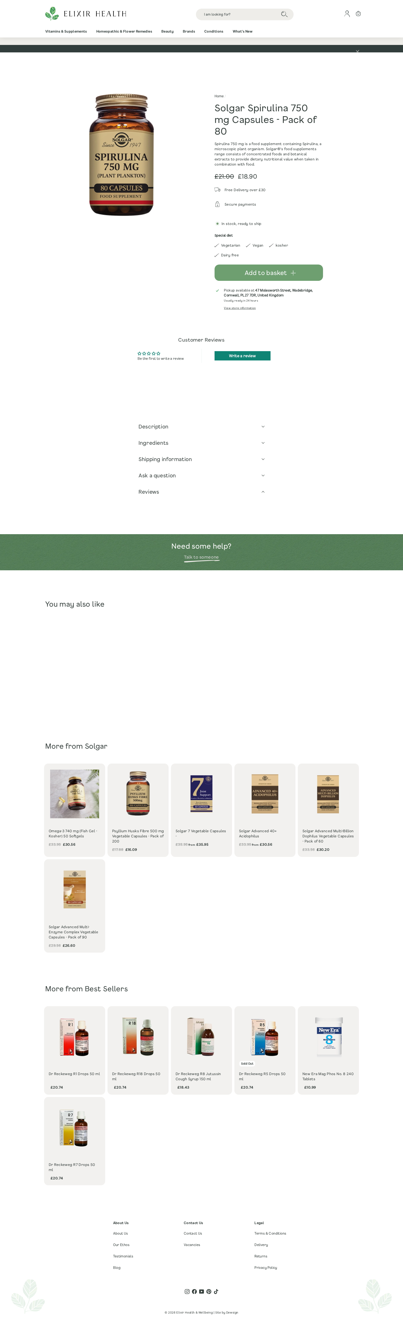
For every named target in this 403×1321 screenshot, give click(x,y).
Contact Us (193, 1233)
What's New (243, 31)
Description (154, 426)
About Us (120, 1233)
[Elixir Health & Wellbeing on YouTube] (201, 1291)
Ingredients (154, 443)
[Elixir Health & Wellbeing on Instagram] (187, 1291)
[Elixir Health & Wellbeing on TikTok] (216, 1291)
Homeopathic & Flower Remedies (124, 31)
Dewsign (232, 1312)
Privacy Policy (265, 1268)
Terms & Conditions (270, 1233)
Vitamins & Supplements (66, 31)
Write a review (242, 355)
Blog (117, 1268)
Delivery (261, 1245)
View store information (240, 307)
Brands (189, 31)
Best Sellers (106, 989)
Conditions (213, 31)
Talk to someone (201, 557)
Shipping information (165, 459)
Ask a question (157, 475)
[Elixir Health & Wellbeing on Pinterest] (208, 1291)
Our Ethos (121, 1245)
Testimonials (123, 1256)
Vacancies (192, 1245)
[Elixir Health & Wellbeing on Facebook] (194, 1291)
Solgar (96, 746)
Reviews (149, 492)
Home (219, 96)
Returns (260, 1256)
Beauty (167, 31)
